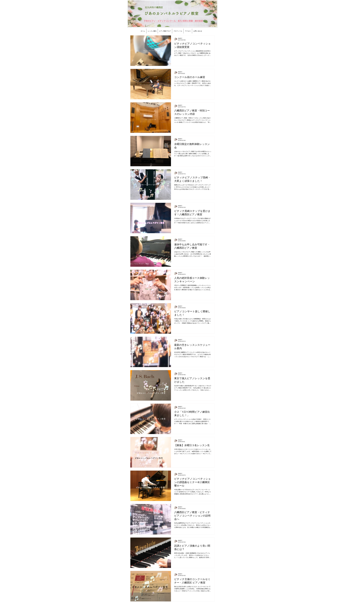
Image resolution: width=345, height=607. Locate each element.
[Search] (215, 19)
